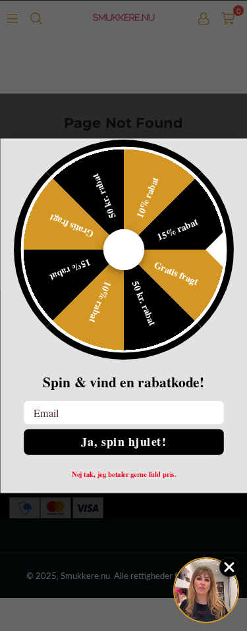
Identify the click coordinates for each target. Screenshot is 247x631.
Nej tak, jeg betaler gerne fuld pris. (123, 473)
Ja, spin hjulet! (123, 441)
